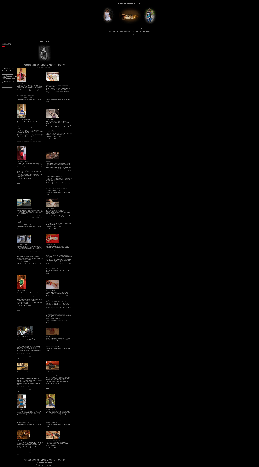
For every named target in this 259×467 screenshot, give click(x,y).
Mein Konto (135, 31)
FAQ (140, 31)
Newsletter (127, 31)
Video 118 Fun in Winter (7, 84)
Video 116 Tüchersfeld (7, 87)
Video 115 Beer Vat (6, 88)
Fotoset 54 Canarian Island (8, 78)
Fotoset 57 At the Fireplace (8, 70)
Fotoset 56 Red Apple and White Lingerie (8, 72)
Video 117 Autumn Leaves (8, 86)
